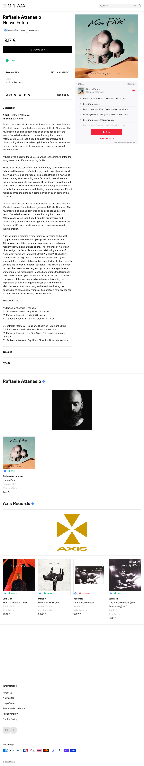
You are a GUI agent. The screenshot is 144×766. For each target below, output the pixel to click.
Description (9, 107)
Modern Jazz (34, 30)
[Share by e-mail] (29, 95)
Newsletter (8, 697)
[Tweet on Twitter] (24, 95)
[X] (13, 730)
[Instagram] (6, 730)
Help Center (9, 703)
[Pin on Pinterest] (20, 95)
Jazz (23, 30)
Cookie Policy (10, 719)
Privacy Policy (10, 713)
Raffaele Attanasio (22, 17)
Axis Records (16, 82)
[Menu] (5, 6)
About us (7, 692)
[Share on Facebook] (15, 95)
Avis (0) (7, 362)
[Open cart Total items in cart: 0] (139, 6)
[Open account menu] (135, 6)
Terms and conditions (14, 708)
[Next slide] (137, 574)
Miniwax (12, 762)
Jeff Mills (8, 598)
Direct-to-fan (12, 30)
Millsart (42, 598)
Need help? (63, 94)
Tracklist (7, 351)
